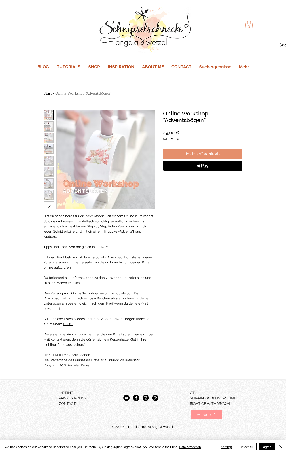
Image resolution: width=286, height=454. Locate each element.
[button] (206, 414)
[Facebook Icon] (136, 398)
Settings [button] (226, 447)
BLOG (67, 324)
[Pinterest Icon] (155, 398)
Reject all (246, 447)
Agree (267, 447)
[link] (249, 25)
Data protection (190, 447)
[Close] (280, 446)
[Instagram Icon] (146, 398)
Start (48, 93)
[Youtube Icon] (126, 398)
